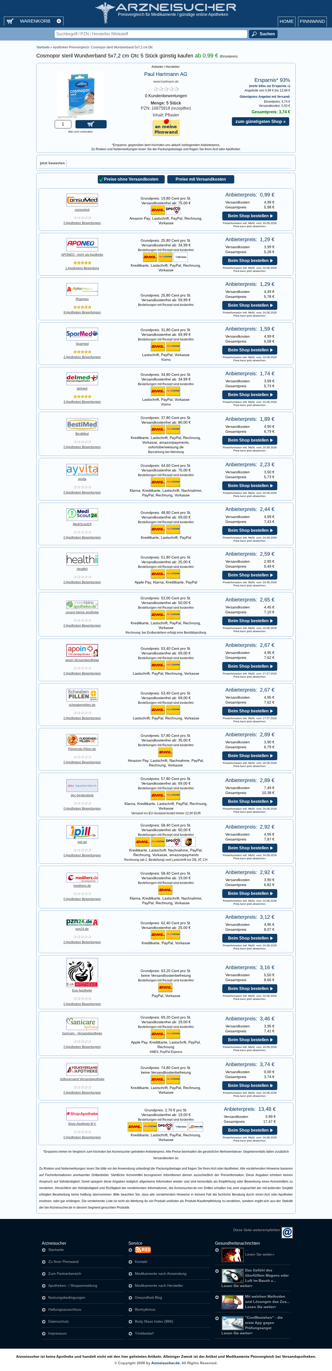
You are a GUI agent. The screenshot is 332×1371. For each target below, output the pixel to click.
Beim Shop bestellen (248, 216)
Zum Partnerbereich (64, 1273)
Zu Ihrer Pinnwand (63, 1262)
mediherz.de (82, 886)
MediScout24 (82, 524)
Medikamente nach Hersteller (159, 1285)
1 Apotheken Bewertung (82, 268)
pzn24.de (82, 929)
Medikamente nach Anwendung (160, 1273)
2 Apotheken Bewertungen (82, 357)
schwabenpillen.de (82, 705)
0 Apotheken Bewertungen (82, 223)
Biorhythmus (145, 1309)
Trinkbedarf (144, 1333)
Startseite (43, 47)
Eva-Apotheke (82, 990)
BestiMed (82, 434)
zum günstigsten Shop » (261, 121)
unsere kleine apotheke (82, 612)
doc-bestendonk (82, 795)
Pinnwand (312, 21)
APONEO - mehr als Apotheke (82, 255)
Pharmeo (82, 299)
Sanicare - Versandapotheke (82, 1033)
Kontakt (141, 1262)
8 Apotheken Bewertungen (82, 312)
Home (287, 21)
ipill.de (82, 842)
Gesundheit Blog (148, 1297)
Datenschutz (58, 1321)
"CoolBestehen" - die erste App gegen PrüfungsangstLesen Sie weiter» (252, 1325)
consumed (82, 210)
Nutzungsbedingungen (66, 1297)
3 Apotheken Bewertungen (82, 402)
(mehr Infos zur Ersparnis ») (269, 85)
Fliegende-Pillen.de (82, 749)
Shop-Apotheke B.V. (82, 1124)
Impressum (57, 1333)
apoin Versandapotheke (82, 660)
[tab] (52, 163)
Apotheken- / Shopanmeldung (72, 1285)
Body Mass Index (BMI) (154, 1321)
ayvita (82, 479)
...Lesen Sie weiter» (259, 1251)
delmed (82, 388)
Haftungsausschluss (64, 1309)
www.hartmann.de (166, 81)
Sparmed (82, 344)
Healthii (82, 569)
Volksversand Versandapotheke (82, 1079)
